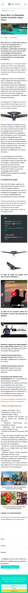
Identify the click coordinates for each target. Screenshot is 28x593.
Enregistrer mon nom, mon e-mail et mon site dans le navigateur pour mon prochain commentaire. (13, 561)
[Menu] (25, 5)
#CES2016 (17, 224)
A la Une (11, 10)
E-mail (3, 545)
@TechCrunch (17, 221)
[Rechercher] (3, 5)
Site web (3, 552)
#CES (6, 226)
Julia (4, 37)
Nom (3, 539)
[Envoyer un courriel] (6, 37)
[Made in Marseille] (14, 4)
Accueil (5, 10)
